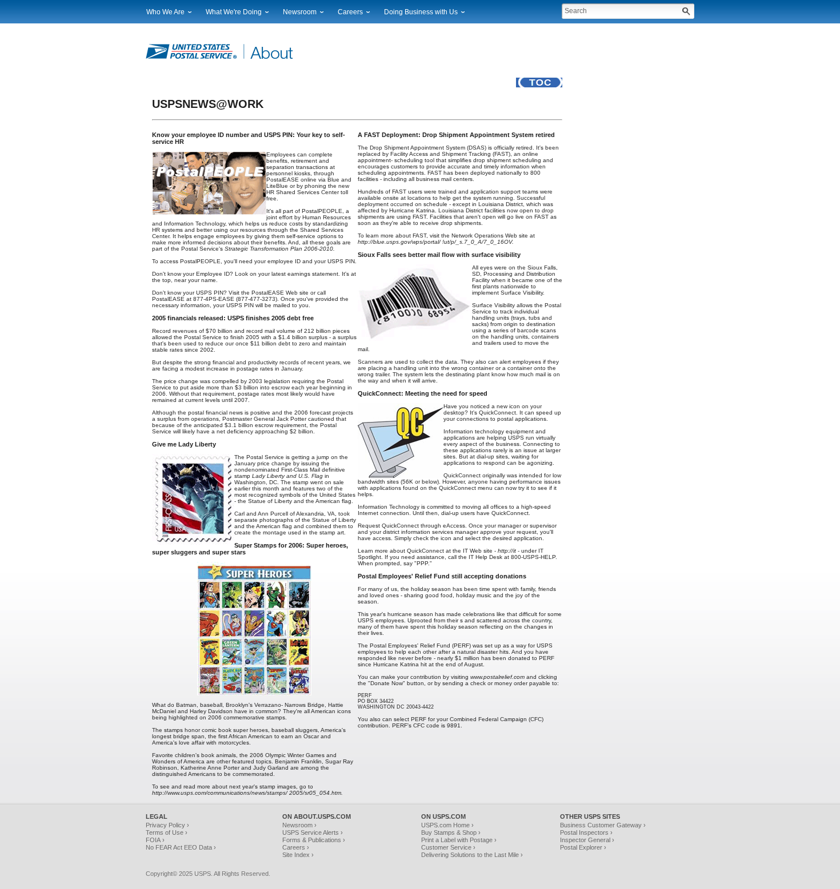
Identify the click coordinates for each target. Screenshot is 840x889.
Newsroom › (299, 825)
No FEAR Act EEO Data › (181, 847)
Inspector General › (587, 839)
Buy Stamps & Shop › (451, 832)
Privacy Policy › (167, 825)
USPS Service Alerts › (312, 832)
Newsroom (300, 12)
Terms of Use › (166, 832)
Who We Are (165, 12)
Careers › (295, 847)
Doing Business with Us (421, 12)
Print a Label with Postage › (459, 839)
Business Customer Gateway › (603, 825)
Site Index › (298, 854)
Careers (350, 12)
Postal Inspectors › (586, 832)
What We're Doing (234, 12)
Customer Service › (448, 847)
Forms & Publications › (313, 839)
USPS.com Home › (447, 825)
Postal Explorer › (583, 847)
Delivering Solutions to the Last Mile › (472, 854)
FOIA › (155, 839)
